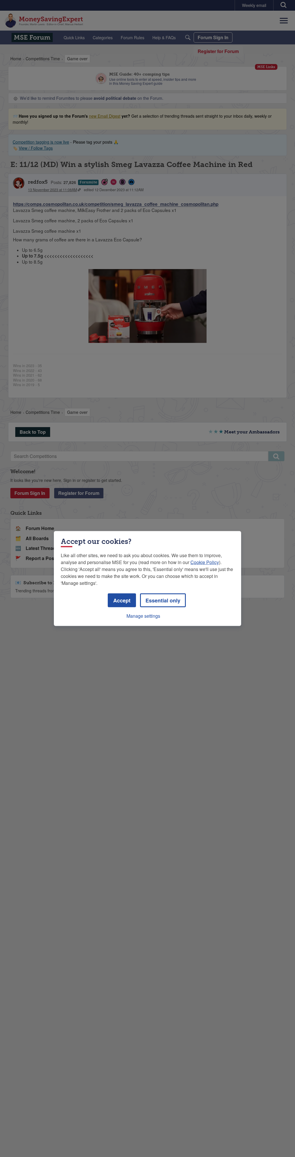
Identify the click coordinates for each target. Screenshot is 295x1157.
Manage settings (143, 616)
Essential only (162, 600)
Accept (122, 600)
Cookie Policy (204, 562)
